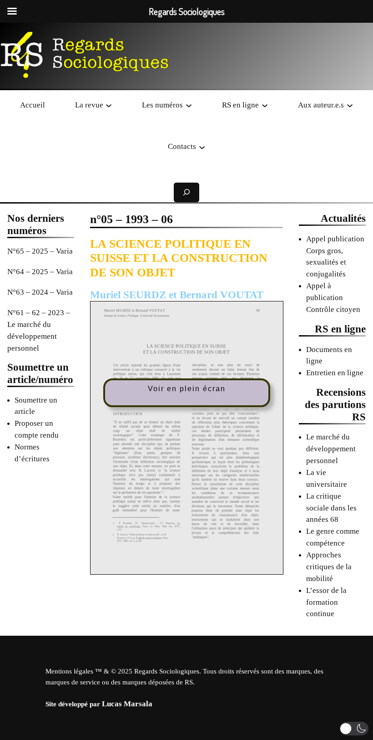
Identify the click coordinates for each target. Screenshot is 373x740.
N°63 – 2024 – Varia (40, 292)
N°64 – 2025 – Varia (40, 271)
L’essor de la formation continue (326, 602)
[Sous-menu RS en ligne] (265, 105)
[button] (354, 728)
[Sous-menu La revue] (109, 105)
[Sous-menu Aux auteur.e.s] (350, 105)
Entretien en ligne (334, 372)
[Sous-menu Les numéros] (189, 105)
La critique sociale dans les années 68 (331, 508)
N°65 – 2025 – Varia (40, 251)
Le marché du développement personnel (331, 449)
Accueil (32, 105)
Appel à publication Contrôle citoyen (333, 297)
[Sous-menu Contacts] (202, 146)
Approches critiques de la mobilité (329, 567)
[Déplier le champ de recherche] (186, 192)
